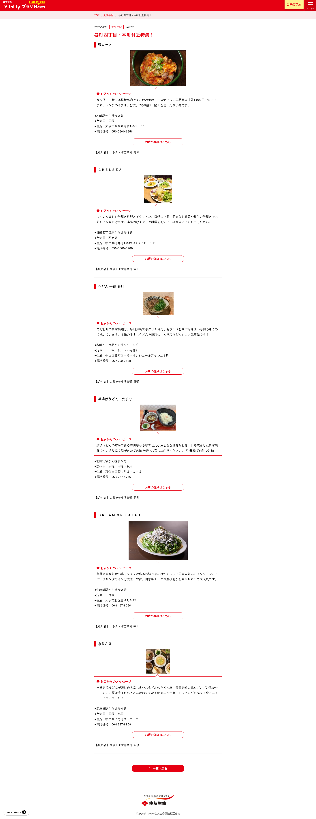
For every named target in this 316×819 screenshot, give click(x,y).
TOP (96, 15)
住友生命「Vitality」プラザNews (24, 5)
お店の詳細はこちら (158, 142)
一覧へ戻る (160, 768)
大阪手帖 (108, 15)
